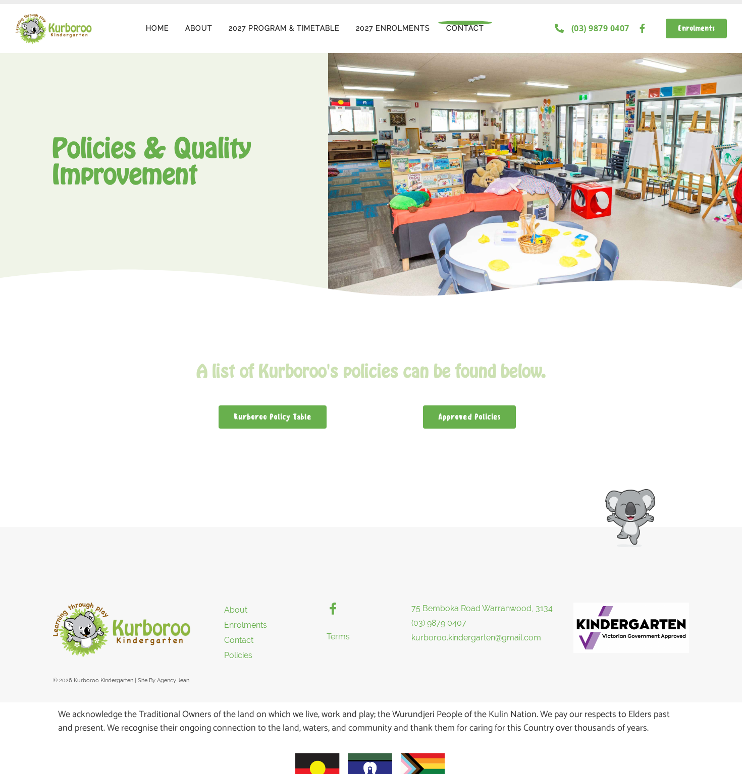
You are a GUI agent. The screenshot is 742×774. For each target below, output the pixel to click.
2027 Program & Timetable (284, 28)
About (199, 28)
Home (157, 28)
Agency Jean (173, 680)
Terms (338, 636)
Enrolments (245, 625)
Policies (238, 655)
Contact (465, 28)
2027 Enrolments (393, 28)
